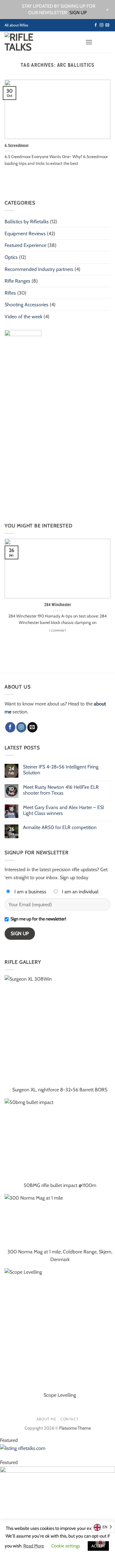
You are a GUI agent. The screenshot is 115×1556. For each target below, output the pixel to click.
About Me (46, 1419)
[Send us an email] (107, 25)
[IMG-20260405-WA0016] (57, 1511)
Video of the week (23, 317)
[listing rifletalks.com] (57, 1451)
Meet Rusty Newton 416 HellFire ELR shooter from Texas (61, 790)
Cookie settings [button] (65, 1546)
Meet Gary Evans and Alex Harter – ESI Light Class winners (63, 810)
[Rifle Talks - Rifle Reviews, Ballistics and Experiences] (30, 42)
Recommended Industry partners (39, 269)
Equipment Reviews (25, 233)
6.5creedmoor (17, 145)
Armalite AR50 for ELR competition (60, 827)
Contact (69, 1419)
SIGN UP (78, 12)
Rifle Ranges (17, 281)
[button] (89, 42)
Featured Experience (25, 245)
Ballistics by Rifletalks (27, 221)
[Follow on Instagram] (101, 25)
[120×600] (23, 422)
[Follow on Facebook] (96, 25)
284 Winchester (57, 604)
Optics (11, 257)
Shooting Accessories (26, 305)
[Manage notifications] (100, 1542)
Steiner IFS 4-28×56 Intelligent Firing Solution (60, 770)
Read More (33, 1546)
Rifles (10, 293)
